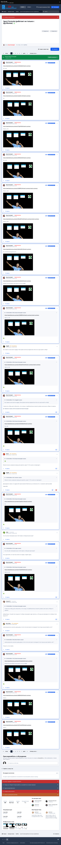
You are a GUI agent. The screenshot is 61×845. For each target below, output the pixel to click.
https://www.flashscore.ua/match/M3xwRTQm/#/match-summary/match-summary (21, 219)
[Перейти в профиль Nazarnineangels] (4, 45)
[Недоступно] (19, 320)
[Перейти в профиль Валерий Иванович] (47, 801)
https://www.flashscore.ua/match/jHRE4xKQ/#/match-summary (17, 157)
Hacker (7, 453)
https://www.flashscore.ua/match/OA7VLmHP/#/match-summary (17, 725)
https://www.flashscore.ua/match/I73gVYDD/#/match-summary (17, 126)
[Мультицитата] (3, 88)
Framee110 (8, 601)
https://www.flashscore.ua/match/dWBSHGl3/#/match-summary (17, 695)
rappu (7, 532)
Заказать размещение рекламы (10, 794)
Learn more (2, 2)
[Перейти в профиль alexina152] (33, 805)
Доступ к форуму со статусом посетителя (12, 781)
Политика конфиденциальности (12, 842)
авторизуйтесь (41, 758)
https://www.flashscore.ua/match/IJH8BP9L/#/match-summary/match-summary (20, 188)
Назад (6, 53)
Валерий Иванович (53, 800)
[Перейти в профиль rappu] (4, 533)
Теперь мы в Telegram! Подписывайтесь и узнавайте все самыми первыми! (20, 784)
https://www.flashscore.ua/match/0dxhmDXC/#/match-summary (17, 249)
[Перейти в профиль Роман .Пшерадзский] (47, 805)
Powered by (52, 842)
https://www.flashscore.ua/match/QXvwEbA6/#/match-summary (17, 281)
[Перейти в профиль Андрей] (4, 346)
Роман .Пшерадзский (53, 804)
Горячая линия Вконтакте (9, 788)
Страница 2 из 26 (33, 53)
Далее (24, 53)
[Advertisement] (22, 33)
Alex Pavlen (8, 623)
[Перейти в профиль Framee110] (4, 602)
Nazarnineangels (9, 62)
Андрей (7, 346)
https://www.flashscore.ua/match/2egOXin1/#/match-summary (16, 95)
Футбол (25, 44)
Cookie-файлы (22, 842)
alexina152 (37, 804)
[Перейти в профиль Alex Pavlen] (4, 624)
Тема (3, 842)
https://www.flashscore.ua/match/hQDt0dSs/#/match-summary (17, 66)
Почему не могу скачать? (9, 17)
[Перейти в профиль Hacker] (4, 454)
